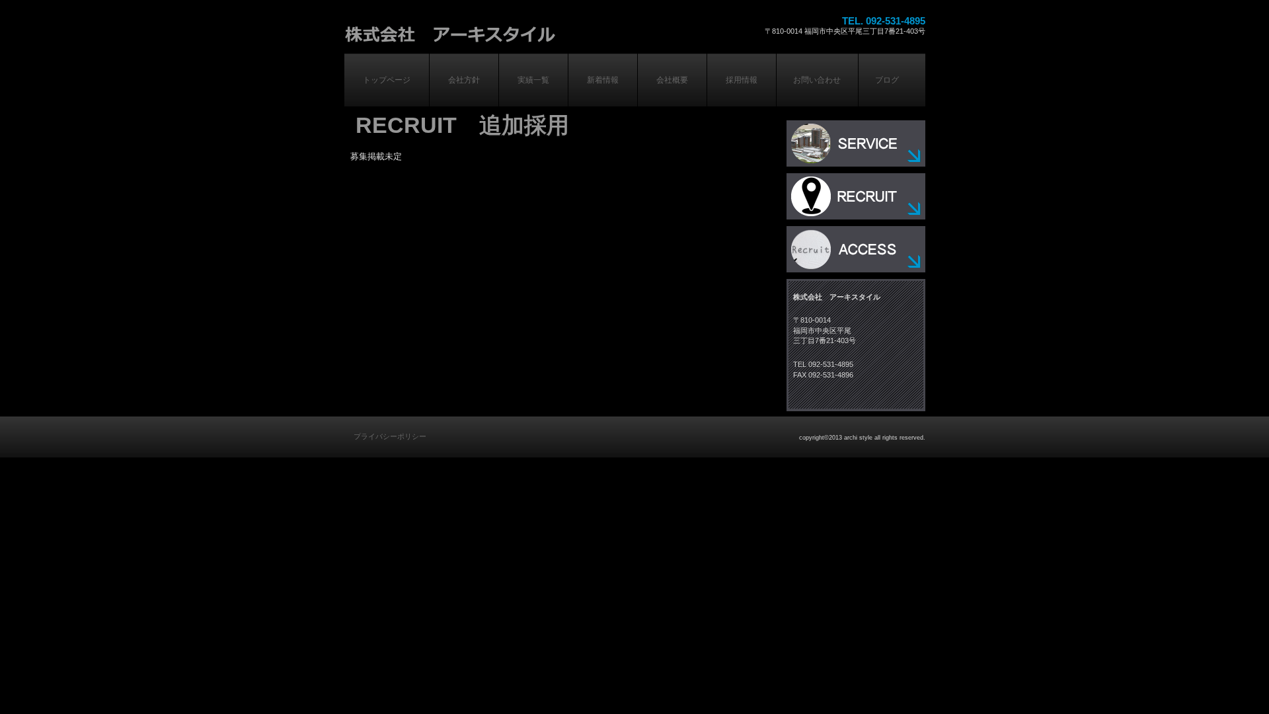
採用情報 (856, 196)
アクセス (856, 249)
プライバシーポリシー (390, 436)
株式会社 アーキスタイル (518, 31)
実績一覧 (856, 143)
